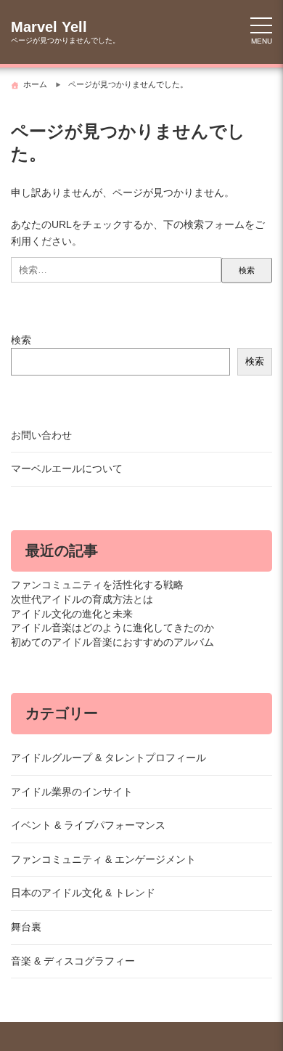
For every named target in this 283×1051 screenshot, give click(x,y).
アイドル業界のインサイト (72, 792)
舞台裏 (26, 927)
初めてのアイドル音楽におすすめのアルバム (112, 642)
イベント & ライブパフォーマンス (88, 825)
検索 (21, 340)
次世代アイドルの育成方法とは (82, 599)
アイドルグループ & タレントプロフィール (108, 757)
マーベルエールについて (67, 468)
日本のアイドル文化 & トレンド (83, 892)
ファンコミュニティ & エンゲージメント (103, 859)
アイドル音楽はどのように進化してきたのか (112, 627)
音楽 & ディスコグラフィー (73, 961)
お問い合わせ (41, 435)
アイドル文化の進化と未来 (72, 614)
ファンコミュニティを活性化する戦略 (97, 585)
